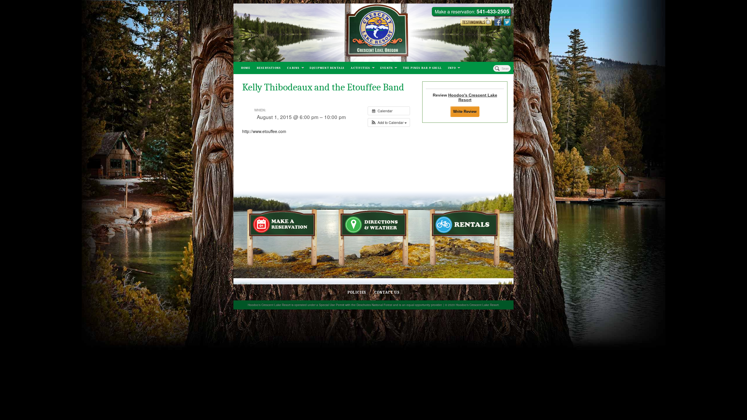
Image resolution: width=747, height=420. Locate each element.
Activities (360, 68)
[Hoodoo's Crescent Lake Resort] (373, 33)
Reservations (269, 68)
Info (452, 68)
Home (245, 68)
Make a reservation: (472, 11)
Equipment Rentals (327, 68)
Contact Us (386, 292)
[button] (389, 122)
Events (386, 68)
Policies (357, 292)
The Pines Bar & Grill (422, 68)
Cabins (293, 68)
